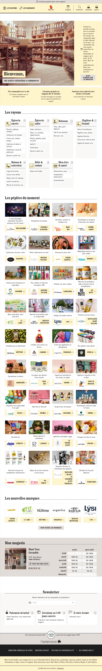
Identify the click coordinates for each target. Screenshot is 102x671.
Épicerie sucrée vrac (14, 155)
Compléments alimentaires (58, 175)
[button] (79, 8)
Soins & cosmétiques (84, 129)
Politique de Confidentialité (62, 650)
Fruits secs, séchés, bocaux (13, 139)
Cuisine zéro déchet (13, 174)
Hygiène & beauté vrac (85, 143)
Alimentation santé (60, 171)
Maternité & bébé (36, 171)
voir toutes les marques (50, 528)
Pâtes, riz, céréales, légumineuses (37, 134)
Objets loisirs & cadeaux (15, 178)
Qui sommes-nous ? (86, 650)
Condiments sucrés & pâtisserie (14, 151)
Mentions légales (42, 650)
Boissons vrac (58, 136)
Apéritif (32, 144)
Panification (34, 147)
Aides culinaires (35, 129)
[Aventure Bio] (51, 635)
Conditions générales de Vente (20, 650)
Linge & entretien (13, 171)
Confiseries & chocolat (14, 135)
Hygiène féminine (83, 136)
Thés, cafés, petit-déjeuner (60, 128)
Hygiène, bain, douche (85, 133)
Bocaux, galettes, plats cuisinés (38, 139)
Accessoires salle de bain (86, 139)
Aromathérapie (59, 180)
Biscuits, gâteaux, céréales (13, 130)
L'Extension (60, 668)
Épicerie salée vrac (36, 151)
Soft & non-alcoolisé (61, 132)
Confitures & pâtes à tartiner (14, 145)
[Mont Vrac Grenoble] (51, 8)
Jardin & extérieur (13, 181)
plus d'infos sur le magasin (88, 78)
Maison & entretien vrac (15, 185)
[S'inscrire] (71, 603)
